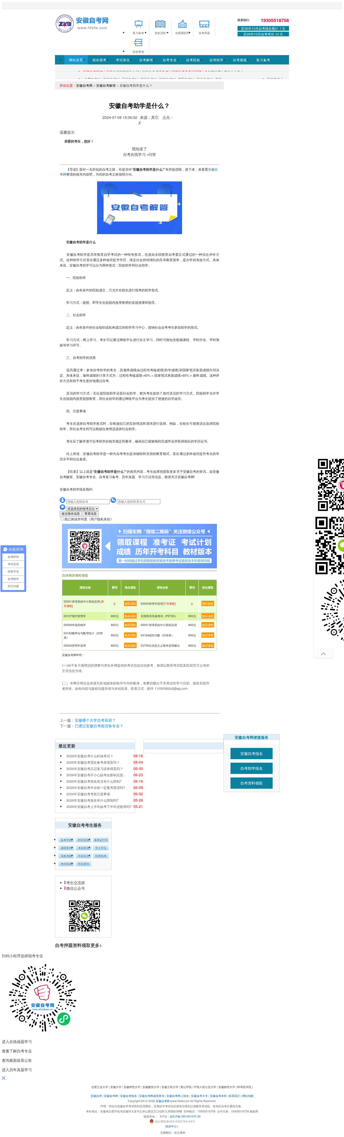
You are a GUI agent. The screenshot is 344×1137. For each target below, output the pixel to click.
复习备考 (263, 59)
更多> (96, 945)
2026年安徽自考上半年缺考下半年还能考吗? (99, 806)
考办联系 (66, 864)
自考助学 (216, 59)
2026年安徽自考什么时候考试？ (89, 756)
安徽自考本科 (218, 1096)
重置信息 (90, 513)
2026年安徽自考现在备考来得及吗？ (93, 762)
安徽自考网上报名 (177, 1096)
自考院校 (193, 59)
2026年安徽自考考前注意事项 (88, 794)
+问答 (151, 154)
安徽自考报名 (251, 753)
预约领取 (207, 603)
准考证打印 (101, 840)
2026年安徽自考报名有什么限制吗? (92, 800)
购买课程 (130, 616)
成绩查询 (66, 848)
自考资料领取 (251, 783)
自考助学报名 (251, 768)
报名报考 (99, 59)
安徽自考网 (84, 85)
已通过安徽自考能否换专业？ (99, 725)
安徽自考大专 (199, 1096)
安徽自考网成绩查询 (151, 1096)
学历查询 (83, 864)
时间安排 (83, 840)
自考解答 (146, 59)
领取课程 (130, 603)
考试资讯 (123, 59)
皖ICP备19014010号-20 (185, 1116)
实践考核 (66, 856)
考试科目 (83, 848)
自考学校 (66, 840)
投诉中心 (171, 1126)
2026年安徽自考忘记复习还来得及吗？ (94, 768)
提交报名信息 (71, 513)
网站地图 (247, 1096)
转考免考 (100, 856)
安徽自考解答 (106, 85)
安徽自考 (96, 1096)
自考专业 (170, 59)
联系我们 (234, 1096)
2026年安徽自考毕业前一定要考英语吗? (95, 787)
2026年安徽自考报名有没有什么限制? (94, 781)
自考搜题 (240, 59)
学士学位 (100, 848)
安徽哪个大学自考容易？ (95, 720)
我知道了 (139, 148)
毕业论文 (83, 856)
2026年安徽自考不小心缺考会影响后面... (96, 775)
